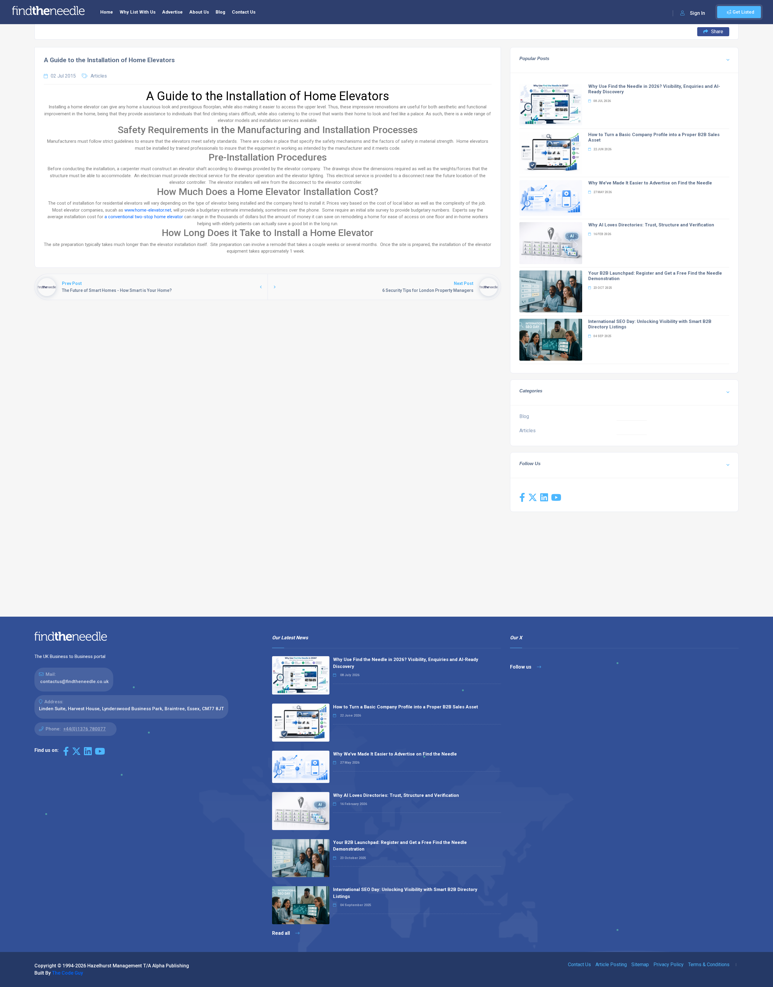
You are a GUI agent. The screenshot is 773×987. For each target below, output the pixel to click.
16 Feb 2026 (602, 234)
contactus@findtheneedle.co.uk (74, 681)
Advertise (172, 12)
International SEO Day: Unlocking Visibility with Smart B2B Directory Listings (405, 893)
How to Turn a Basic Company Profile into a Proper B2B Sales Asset (405, 707)
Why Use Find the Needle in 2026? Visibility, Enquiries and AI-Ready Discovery (405, 663)
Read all (281, 933)
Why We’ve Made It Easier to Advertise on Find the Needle (650, 183)
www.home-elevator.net (147, 210)
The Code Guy (67, 973)
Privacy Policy (668, 964)
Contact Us (243, 12)
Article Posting (611, 964)
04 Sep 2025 (602, 336)
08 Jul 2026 (602, 101)
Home (106, 12)
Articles (99, 76)
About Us (199, 12)
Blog (220, 12)
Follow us (521, 667)
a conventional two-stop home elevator (143, 216)
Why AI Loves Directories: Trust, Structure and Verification (651, 225)
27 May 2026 (602, 192)
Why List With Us (138, 12)
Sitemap (640, 964)
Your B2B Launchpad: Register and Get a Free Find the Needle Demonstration (400, 846)
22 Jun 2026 (602, 149)
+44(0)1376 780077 (84, 729)
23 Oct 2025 (602, 287)
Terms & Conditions (709, 964)
